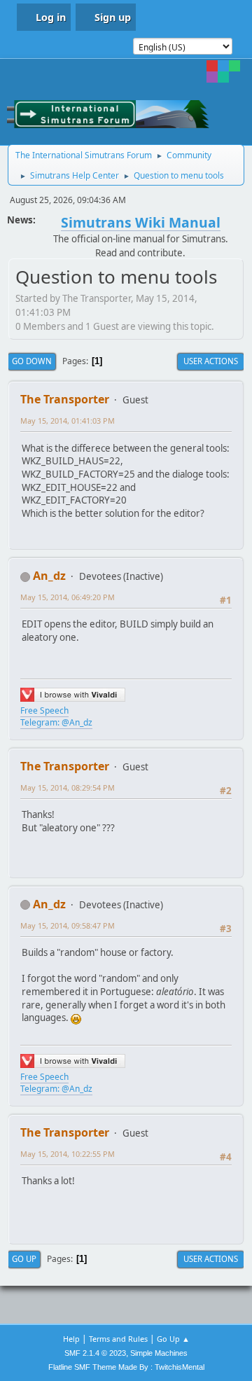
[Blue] (223, 65)
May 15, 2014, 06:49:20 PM (67, 597)
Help (71, 1338)
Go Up (24, 1259)
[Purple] (212, 77)
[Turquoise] (223, 77)
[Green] (234, 65)
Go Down (32, 361)
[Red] (212, 65)
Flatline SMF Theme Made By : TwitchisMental (126, 1367)
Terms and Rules (118, 1338)
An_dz (49, 575)
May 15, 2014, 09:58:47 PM (67, 925)
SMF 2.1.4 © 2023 (95, 1353)
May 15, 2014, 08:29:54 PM (67, 787)
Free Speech (44, 710)
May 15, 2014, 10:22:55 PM (67, 1153)
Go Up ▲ (173, 1338)
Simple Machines (159, 1353)
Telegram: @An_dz (56, 722)
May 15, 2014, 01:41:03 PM (67, 420)
